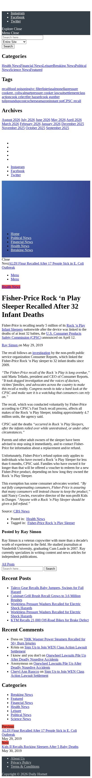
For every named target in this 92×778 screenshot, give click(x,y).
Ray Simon (10, 345)
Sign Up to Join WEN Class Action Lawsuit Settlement (47, 673)
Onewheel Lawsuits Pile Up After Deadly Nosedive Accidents (48, 657)
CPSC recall (72, 101)
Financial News (31, 66)
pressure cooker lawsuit (47, 93)
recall (5, 89)
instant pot (56, 101)
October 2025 (35, 128)
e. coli (15, 93)
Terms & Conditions (25, 766)
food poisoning (20, 89)
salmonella (58, 89)
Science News (20, 70)
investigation (41, 353)
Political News (21, 147)
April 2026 (74, 120)
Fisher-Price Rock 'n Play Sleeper (51, 523)
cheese (33, 101)
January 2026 (51, 124)
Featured (36, 70)
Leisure (47, 66)
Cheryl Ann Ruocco (25, 671)
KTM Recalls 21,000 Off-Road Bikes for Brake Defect (50, 620)
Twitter (16, 21)
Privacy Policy (21, 762)
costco (24, 101)
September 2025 (57, 128)
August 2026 (11, 120)
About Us (18, 758)
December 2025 (72, 124)
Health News (11, 66)
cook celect (18, 97)
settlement (71, 93)
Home (15, 143)
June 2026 (43, 120)
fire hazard (33, 97)
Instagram (18, 13)
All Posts (8, 564)
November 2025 (13, 128)
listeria (46, 89)
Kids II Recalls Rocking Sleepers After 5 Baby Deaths (40, 747)
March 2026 (10, 124)
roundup (14, 101)
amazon (43, 101)
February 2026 (30, 124)
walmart (25, 93)
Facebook (18, 17)
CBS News (21, 511)
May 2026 (58, 120)
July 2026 (28, 120)
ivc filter (36, 89)
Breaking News (64, 66)
